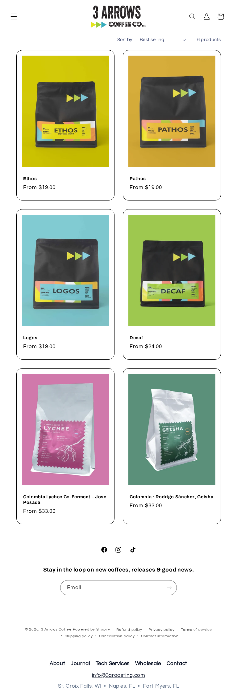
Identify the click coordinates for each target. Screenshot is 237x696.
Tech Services (113, 663)
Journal (80, 663)
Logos (30, 337)
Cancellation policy (117, 636)
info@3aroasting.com (118, 675)
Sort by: (125, 39)
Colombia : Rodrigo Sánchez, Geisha (171, 496)
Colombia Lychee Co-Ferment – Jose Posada (64, 499)
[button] (13, 17)
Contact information (160, 636)
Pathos (138, 178)
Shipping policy (79, 636)
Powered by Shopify (91, 629)
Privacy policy (161, 629)
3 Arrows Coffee (56, 629)
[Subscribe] (169, 587)
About (57, 663)
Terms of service (196, 629)
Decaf (136, 337)
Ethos (30, 178)
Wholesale (148, 663)
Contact (177, 663)
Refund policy (129, 629)
